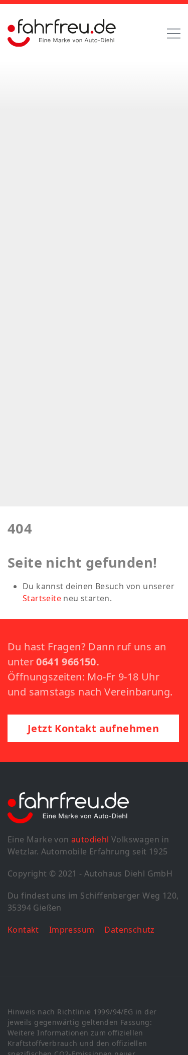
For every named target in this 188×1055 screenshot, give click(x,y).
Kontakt (23, 929)
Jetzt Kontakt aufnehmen (93, 728)
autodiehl (90, 839)
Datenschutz (129, 929)
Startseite (42, 598)
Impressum (72, 929)
